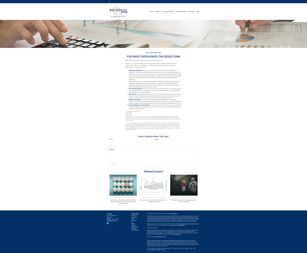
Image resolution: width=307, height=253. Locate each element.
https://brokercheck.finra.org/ (160, 236)
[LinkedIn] (109, 1)
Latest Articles (134, 227)
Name (111, 139)
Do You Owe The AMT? (123, 197)
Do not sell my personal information (178, 225)
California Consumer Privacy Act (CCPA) (187, 223)
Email (156, 139)
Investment (134, 217)
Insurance (133, 220)
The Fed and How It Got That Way (153, 197)
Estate (133, 219)
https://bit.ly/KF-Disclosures (175, 234)
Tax (132, 222)
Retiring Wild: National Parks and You (183, 197)
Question (112, 149)
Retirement (134, 215)
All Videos (133, 228)
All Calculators (135, 230)
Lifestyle (133, 225)
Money (133, 223)
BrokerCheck (174, 213)
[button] (158, 11)
